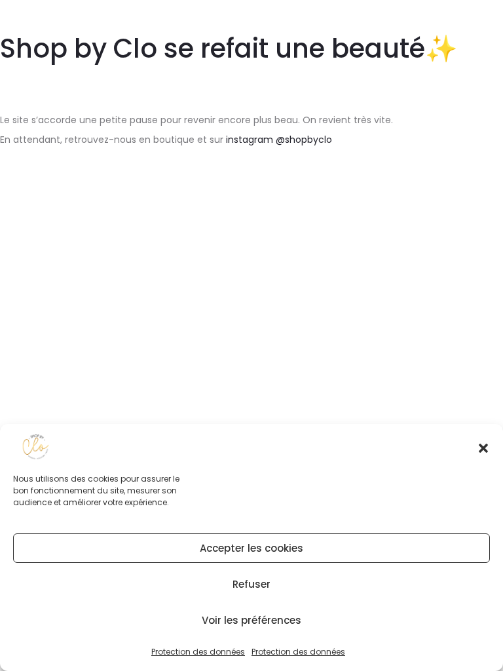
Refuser (251, 584)
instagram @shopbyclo (279, 139)
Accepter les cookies (251, 548)
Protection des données (198, 651)
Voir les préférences (251, 620)
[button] (483, 446)
